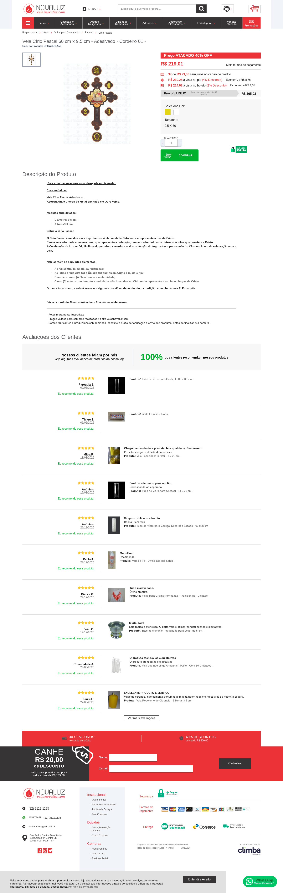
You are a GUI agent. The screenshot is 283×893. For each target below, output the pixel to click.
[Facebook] (40, 851)
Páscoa (89, 32)
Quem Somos (99, 799)
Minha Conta (98, 853)
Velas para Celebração (67, 32)
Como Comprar (100, 835)
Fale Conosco (99, 814)
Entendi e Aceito (199, 879)
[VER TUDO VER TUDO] (28, 23)
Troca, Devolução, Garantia (101, 829)
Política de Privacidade (83, 886)
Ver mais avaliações (141, 718)
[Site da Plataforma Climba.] (249, 849)
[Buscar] (201, 8)
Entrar (92, 8)
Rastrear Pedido (100, 858)
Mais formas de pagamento (243, 64)
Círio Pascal (105, 32)
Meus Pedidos (99, 848)
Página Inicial (30, 32)
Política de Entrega (102, 809)
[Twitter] (50, 851)
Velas (46, 32)
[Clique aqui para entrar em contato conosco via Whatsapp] (260, 881)
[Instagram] (45, 851)
